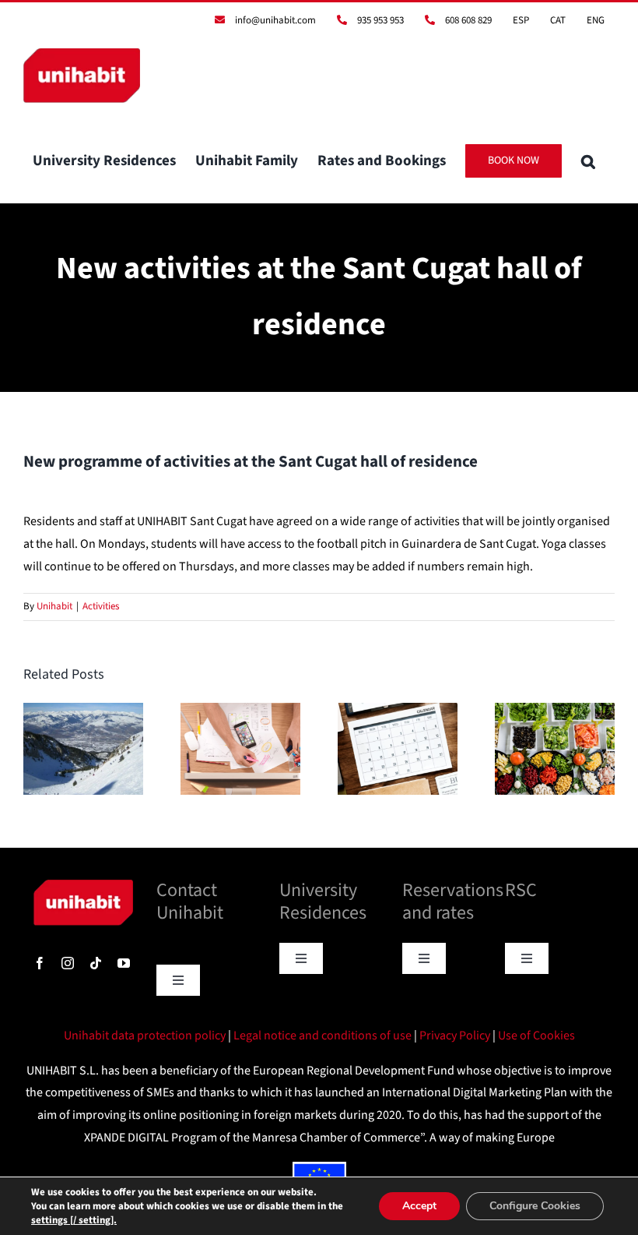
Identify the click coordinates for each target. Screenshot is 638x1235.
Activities (100, 606)
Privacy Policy (456, 1035)
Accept (419, 1205)
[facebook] (39, 963)
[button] (588, 160)
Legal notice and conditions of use (323, 1035)
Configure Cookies (534, 1205)
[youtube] (123, 963)
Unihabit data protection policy (146, 1035)
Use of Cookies (536, 1035)
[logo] (83, 885)
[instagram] (67, 963)
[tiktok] (95, 963)
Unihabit (54, 606)
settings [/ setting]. (74, 1220)
